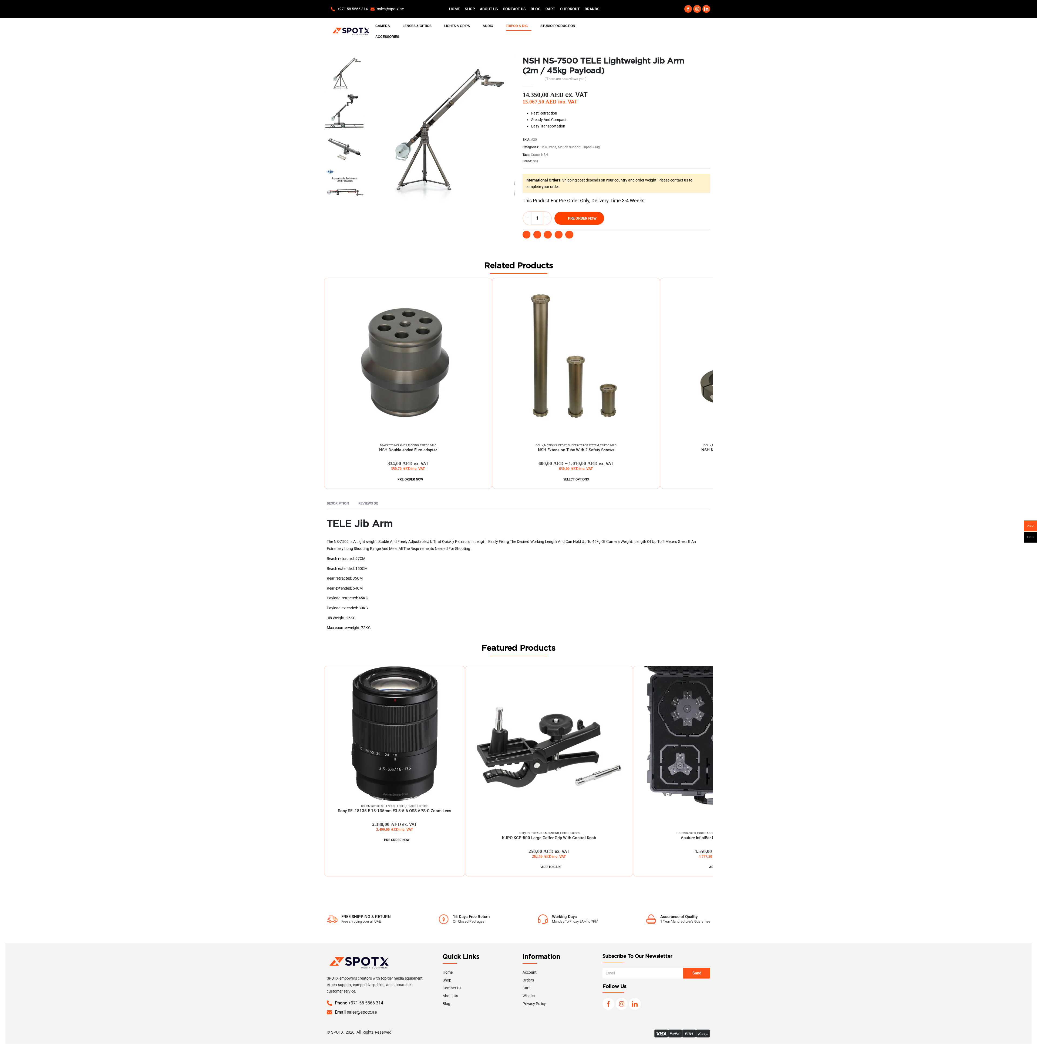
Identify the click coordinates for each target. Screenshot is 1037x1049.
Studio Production (557, 26)
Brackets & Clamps (393, 445)
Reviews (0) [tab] (368, 503)
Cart (550, 9)
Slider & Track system (583, 445)
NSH (544, 155)
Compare (480, 287)
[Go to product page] (408, 359)
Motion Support (569, 147)
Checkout (570, 9)
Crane (535, 155)
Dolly (539, 445)
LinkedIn (548, 234)
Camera (382, 26)
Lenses (400, 806)
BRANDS (592, 9)
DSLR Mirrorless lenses (378, 806)
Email (559, 234)
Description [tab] (338, 503)
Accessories (387, 37)
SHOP (470, 9)
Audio (488, 26)
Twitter (537, 234)
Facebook (526, 234)
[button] (673, 9)
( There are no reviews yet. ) (565, 79)
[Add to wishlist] (588, 235)
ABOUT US (489, 9)
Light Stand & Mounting (542, 833)
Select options (576, 479)
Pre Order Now (582, 218)
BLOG (536, 9)
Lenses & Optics (417, 26)
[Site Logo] (351, 31)
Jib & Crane (548, 147)
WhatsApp (569, 234)
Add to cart (551, 867)
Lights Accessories (711, 833)
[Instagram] (697, 9)
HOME (454, 9)
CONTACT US (514, 9)
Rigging (413, 445)
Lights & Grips (457, 26)
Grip (521, 833)
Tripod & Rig (517, 26)
